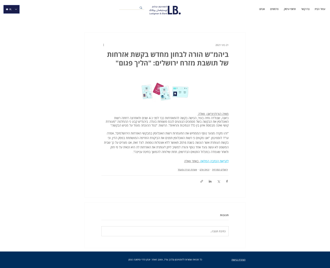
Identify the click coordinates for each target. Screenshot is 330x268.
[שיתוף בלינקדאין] (210, 181)
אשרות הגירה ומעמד (187, 169)
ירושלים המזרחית (220, 169)
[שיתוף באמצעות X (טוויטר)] (218, 181)
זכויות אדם (204, 169)
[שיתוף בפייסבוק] (227, 181)
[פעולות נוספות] (103, 45)
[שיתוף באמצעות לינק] (201, 181)
